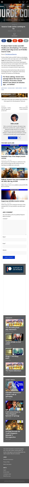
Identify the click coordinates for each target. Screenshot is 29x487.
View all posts (12, 137)
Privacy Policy (6, 461)
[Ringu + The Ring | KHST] (14, 351)
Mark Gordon (19, 88)
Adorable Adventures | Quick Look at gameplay (13, 394)
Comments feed (7, 474)
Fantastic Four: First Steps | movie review (13, 157)
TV (16, 24)
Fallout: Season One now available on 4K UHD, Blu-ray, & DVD (14, 180)
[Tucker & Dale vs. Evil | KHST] (14, 337)
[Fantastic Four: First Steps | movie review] (14, 150)
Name (4, 236)
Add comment (14, 35)
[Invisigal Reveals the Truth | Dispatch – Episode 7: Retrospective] (14, 425)
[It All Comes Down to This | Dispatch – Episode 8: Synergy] (14, 406)
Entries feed (6, 472)
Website (4, 250)
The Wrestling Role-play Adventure (13, 328)
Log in (4, 470)
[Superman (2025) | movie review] (14, 194)
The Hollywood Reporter (11, 54)
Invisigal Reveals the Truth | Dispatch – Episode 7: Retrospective (13, 434)
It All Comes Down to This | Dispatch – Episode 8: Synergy (13, 414)
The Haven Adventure (13, 371)
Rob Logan (10, 160)
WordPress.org (6, 476)
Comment (5, 218)
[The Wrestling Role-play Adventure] (14, 322)
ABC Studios (4, 88)
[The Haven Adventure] (14, 365)
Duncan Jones (11, 88)
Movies (13, 24)
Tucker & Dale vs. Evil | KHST (13, 343)
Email (4, 243)
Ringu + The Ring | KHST (12, 357)
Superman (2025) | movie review (12, 201)
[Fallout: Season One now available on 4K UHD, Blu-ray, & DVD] (14, 173)
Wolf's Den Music (7, 464)
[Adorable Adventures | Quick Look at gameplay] (14, 386)
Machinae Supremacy (8, 459)
